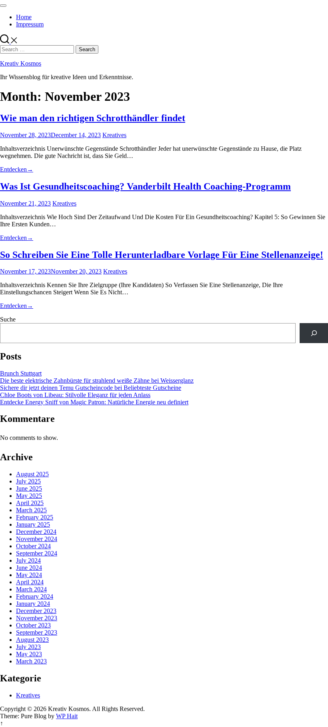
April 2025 (30, 502)
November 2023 (36, 618)
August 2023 (32, 639)
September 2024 (36, 553)
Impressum (30, 24)
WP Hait (67, 716)
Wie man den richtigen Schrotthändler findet (92, 118)
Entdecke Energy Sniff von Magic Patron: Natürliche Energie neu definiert (94, 402)
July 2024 (28, 560)
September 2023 (36, 632)
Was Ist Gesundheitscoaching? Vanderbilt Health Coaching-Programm (145, 186)
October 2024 (33, 546)
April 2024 (30, 582)
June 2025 (29, 488)
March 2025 (31, 510)
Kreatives (114, 135)
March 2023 (31, 661)
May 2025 (29, 495)
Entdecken (16, 169)
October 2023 (33, 625)
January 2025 (33, 524)
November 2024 (36, 538)
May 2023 (29, 654)
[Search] (314, 333)
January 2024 (33, 603)
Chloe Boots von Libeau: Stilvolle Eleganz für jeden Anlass (75, 394)
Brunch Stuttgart (21, 373)
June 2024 (29, 567)
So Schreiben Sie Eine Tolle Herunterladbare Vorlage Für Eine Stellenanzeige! (161, 255)
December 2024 (36, 531)
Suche (8, 319)
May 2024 (29, 574)
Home (24, 17)
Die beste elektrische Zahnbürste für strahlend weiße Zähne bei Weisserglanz (97, 380)
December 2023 (36, 610)
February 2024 (34, 596)
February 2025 (34, 517)
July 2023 (28, 646)
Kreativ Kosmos (20, 63)
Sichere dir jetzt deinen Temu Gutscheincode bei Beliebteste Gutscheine (90, 387)
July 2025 (28, 481)
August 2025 (32, 474)
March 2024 (31, 589)
